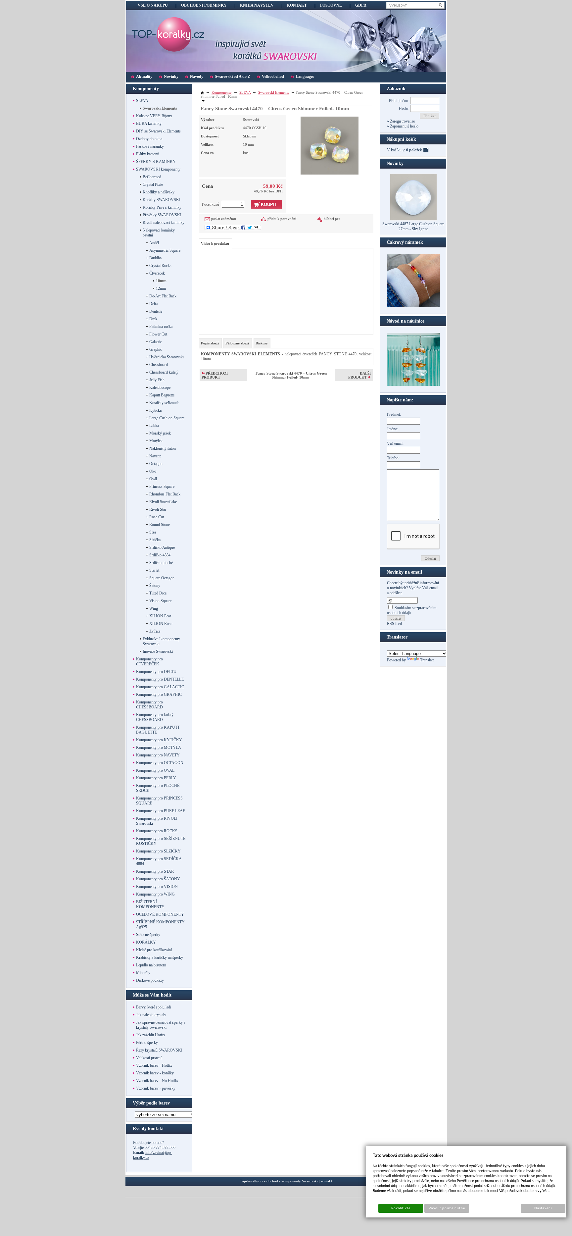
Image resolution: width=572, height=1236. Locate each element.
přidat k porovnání (281, 219)
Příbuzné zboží (237, 343)
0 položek (414, 150)
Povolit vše (400, 1208)
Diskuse (261, 343)
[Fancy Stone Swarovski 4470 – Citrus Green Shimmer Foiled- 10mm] (329, 145)
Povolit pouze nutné (447, 1208)
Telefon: (393, 458)
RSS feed (394, 623)
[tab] (210, 343)
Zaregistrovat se (402, 121)
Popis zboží (210, 343)
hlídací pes (332, 219)
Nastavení (543, 1208)
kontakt (326, 1181)
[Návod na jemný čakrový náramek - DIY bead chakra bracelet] (413, 305)
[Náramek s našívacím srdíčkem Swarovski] (413, 384)
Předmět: (394, 414)
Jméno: (392, 429)
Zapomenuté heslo (403, 126)
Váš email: (395, 443)
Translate (427, 660)
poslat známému (223, 219)
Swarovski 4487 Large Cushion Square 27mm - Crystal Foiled (413, 226)
